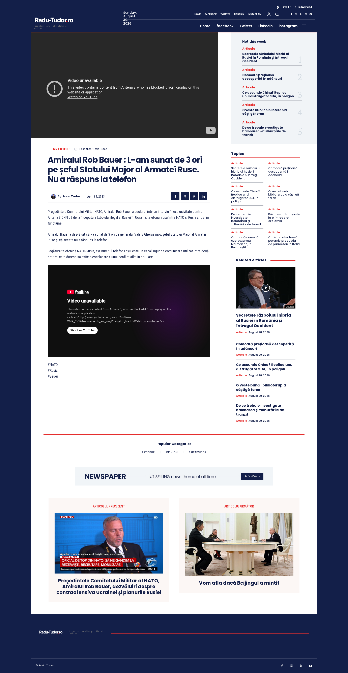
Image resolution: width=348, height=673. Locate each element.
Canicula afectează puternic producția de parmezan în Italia (284, 240)
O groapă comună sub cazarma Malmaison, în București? (244, 242)
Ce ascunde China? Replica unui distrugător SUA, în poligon (268, 94)
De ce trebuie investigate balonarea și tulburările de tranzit (264, 131)
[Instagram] (296, 14)
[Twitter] (305, 14)
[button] (277, 14)
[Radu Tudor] (54, 196)
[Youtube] (310, 14)
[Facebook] (291, 14)
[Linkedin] (301, 14)
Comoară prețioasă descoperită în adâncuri (262, 77)
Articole (61, 149)
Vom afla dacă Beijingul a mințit (239, 583)
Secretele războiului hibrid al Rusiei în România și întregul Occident (265, 57)
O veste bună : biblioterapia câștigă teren (264, 112)
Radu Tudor (71, 196)
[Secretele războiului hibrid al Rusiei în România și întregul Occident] (265, 288)
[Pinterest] (194, 196)
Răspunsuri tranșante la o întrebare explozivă (284, 217)
